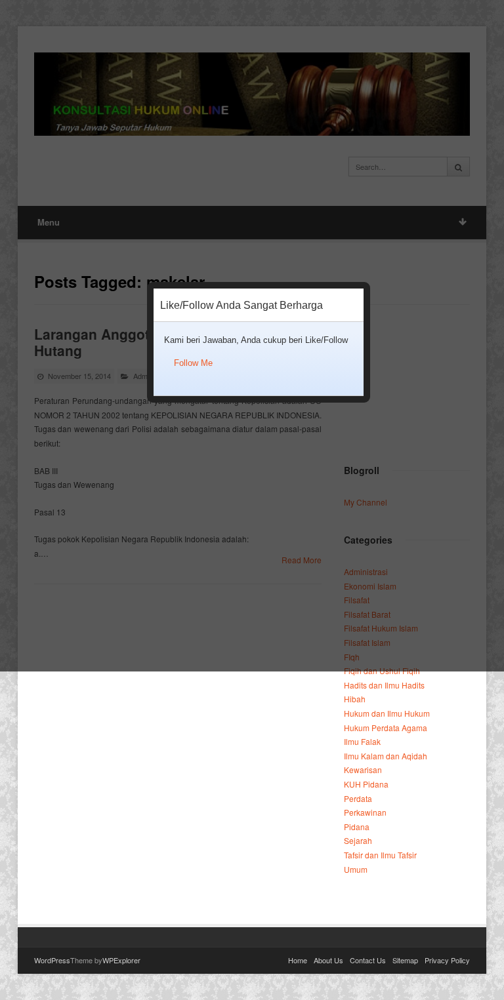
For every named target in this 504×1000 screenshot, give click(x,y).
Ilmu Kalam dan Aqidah (385, 755)
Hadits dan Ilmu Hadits (384, 684)
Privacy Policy (447, 960)
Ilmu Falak (362, 741)
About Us (328, 960)
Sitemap (405, 960)
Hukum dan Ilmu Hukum (387, 713)
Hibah (355, 698)
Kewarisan (363, 769)
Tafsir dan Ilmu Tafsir (380, 854)
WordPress (52, 960)
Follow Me (193, 363)
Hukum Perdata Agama (385, 727)
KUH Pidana (366, 784)
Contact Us (368, 960)
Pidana (356, 826)
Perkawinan (365, 812)
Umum (356, 869)
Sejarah (358, 840)
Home (297, 960)
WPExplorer (121, 960)
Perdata (358, 798)
